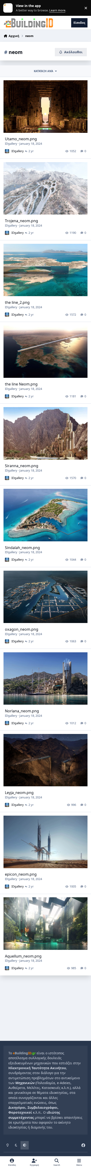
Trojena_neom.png (21, 220)
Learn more (9, 8)
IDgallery (11, 143)
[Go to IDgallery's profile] (7, 151)
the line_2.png (17, 302)
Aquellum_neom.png (23, 956)
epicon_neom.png (21, 874)
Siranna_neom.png (21, 465)
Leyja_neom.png (19, 792)
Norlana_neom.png (22, 710)
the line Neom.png (21, 384)
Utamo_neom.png (21, 138)
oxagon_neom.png (21, 629)
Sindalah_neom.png (22, 547)
